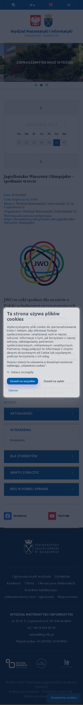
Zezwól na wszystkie (22, 381)
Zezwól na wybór (54, 381)
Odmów (13, 390)
